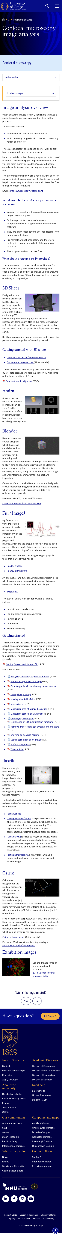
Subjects (6, 1066)
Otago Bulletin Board (12, 1170)
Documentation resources (20, 362)
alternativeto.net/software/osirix (18, 945)
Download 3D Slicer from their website (26, 357)
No (37, 1001)
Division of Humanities (43, 1075)
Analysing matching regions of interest (30, 676)
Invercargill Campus (42, 1141)
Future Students (13, 1060)
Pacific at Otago (10, 1141)
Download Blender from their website (21, 503)
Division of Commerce (43, 1066)
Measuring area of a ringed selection (29, 709)
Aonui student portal (12, 1123)
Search (23, 1215)
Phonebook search (41, 1161)
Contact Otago (42, 1151)
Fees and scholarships (13, 1070)
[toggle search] (47, 6)
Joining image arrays (21, 694)
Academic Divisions (45, 1060)
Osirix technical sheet (13, 937)
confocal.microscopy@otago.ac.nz (25, 191)
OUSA (5, 1112)
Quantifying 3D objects (22, 718)
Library (5, 1103)
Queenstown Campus (43, 1146)
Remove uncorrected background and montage (35, 726)
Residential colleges (12, 1094)
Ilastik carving (14, 836)
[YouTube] (30, 1198)
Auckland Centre (40, 1123)
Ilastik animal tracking (18, 854)
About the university (9, 1087)
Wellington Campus (41, 1137)
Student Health (39, 1100)
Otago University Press (14, 1098)
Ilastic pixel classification (19, 818)
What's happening (14, 1151)
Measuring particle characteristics (28, 713)
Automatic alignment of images (26, 681)
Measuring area (18, 704)
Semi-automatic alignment (19, 381)
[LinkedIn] (5, 1198)
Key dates (7, 1075)
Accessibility (48, 1218)
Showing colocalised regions (25, 735)
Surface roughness (20, 744)
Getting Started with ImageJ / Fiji (22, 664)
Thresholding (17, 749)
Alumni (5, 1132)
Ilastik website (14, 813)
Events (5, 1161)
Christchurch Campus (43, 1128)
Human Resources (41, 1095)
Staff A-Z (36, 1157)
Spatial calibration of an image (26, 739)
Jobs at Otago (9, 1107)
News (5, 1157)
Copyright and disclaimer (19, 1218)
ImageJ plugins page (17, 570)
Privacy (36, 1218)
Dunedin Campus (41, 1132)
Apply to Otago (10, 1079)
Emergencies (38, 1091)
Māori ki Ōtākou (10, 1137)
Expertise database (41, 1166)
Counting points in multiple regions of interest (34, 686)
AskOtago (49, 1016)
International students (13, 1146)
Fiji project (12, 591)
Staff (4, 1128)
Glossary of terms (48, 1215)
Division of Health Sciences (46, 1070)
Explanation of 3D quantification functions (32, 722)
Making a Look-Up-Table (23, 699)
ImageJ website (15, 566)
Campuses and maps (45, 1117)
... (8, 19)
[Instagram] (22, 1198)
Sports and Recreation (13, 1166)
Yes (26, 1001)
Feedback (33, 1215)
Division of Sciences (42, 1079)
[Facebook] (14, 1198)
